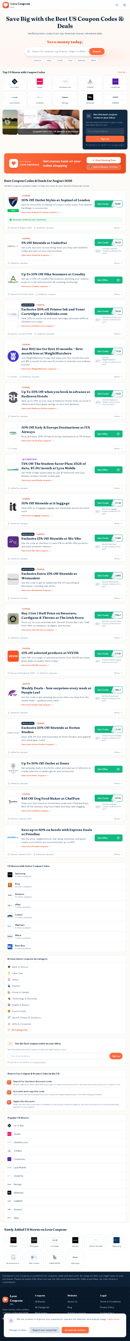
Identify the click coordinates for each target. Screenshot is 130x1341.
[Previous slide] (7, 122)
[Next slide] (74, 122)
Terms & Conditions (110, 1301)
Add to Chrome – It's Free (105, 167)
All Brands (40, 1301)
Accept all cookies (75, 1330)
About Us (72, 1301)
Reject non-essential (45, 1330)
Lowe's (60, 60)
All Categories (42, 1307)
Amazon (38, 60)
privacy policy (118, 145)
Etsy (70, 60)
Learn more (113, 1319)
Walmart (82, 60)
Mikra (93, 60)
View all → (122, 72)
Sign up (105, 138)
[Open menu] (124, 5)
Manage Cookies (17, 1330)
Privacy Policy (107, 1307)
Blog (70, 1307)
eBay (49, 60)
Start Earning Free (105, 160)
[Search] (117, 5)
